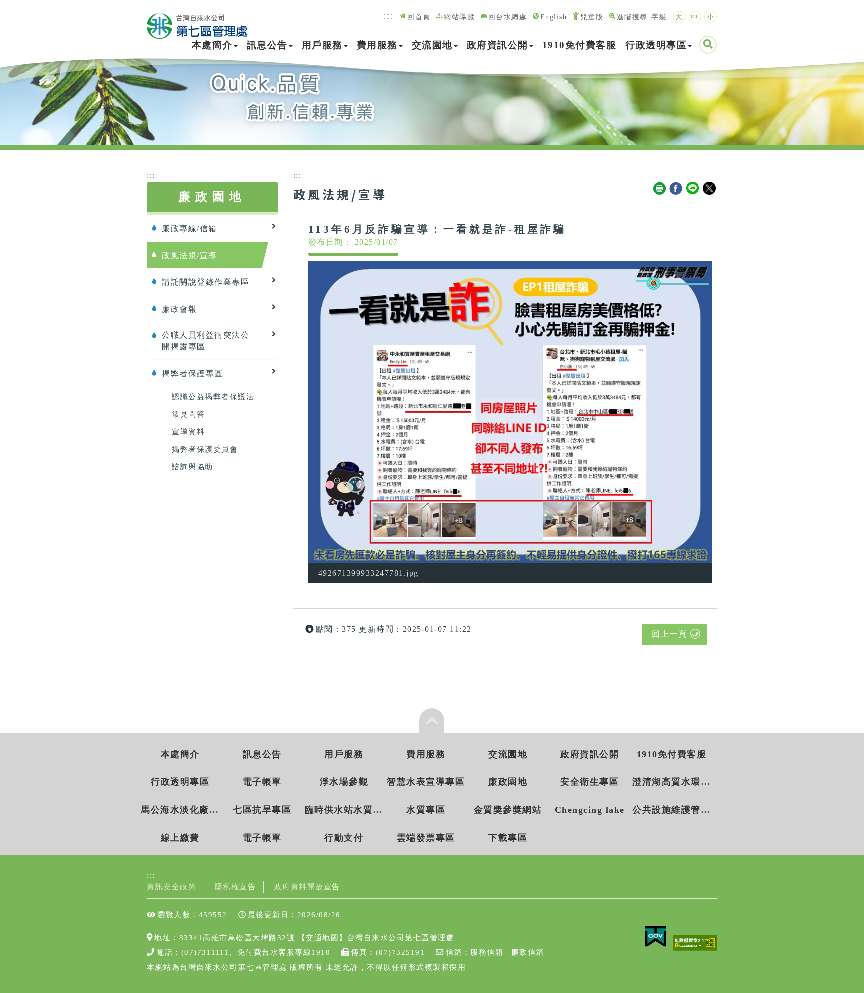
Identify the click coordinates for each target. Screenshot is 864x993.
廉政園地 (508, 782)
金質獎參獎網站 (508, 810)
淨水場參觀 (344, 782)
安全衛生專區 (589, 782)
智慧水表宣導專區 (426, 782)
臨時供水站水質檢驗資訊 (344, 810)
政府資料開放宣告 (307, 886)
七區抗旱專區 (262, 810)
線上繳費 (180, 838)
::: (388, 16)
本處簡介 (212, 45)
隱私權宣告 (235, 886)
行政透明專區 (656, 45)
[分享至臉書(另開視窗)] (677, 189)
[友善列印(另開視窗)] (660, 189)
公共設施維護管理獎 (671, 810)
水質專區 (426, 810)
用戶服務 (322, 45)
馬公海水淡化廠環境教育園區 (180, 810)
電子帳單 (262, 782)
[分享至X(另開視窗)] (710, 189)
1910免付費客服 (579, 45)
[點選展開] (432, 721)
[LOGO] (197, 21)
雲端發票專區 (426, 838)
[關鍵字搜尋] (708, 45)
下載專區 (508, 838)
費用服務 (377, 45)
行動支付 (344, 838)
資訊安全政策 (171, 886)
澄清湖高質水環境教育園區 (671, 782)
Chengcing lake (590, 810)
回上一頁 (669, 634)
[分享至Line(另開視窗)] (693, 189)
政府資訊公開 (497, 45)
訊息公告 (267, 45)
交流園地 (432, 45)
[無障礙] (695, 942)
